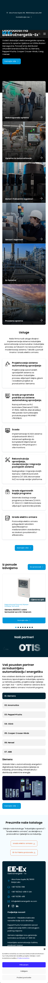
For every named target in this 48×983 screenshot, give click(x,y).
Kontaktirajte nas (23, 17)
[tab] (15, 627)
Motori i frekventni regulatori (19, 199)
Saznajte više (10, 61)
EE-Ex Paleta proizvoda (23, 852)
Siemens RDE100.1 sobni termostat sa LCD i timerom (18, 610)
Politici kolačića (23, 958)
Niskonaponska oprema (17, 118)
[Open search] (39, 34)
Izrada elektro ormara (23, 843)
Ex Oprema (10, 280)
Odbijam (24, 971)
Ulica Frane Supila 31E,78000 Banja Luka (22, 880)
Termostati (15, 606)
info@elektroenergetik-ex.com (24, 901)
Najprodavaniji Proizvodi (13, 604)
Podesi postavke (24, 977)
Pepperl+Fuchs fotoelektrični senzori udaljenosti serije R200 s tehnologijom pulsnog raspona (23, 928)
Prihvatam (24, 965)
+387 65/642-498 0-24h (21, 892)
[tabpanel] (24, 783)
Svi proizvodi (35, 567)
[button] (44, 949)
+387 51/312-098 (18, 887)
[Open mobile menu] (44, 34)
